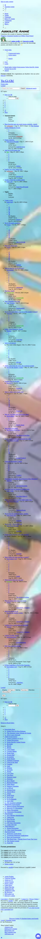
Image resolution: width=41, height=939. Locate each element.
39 (9, 214)
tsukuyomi (9, 202)
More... (7, 24)
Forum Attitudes (9, 140)
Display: (5, 690)
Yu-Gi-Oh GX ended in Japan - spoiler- (16, 514)
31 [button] (5, 110)
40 (9, 258)
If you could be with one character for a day (18, 439)
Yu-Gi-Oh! (7, 80)
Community (8, 20)
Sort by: (18, 690)
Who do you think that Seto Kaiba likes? (17, 414)
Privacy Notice (33, 899)
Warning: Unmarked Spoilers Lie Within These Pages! (17, 36)
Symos (8, 225)
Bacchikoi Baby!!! (21, 496)
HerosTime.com (9, 930)
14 (9, 237)
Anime (7, 15)
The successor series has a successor (15, 601)
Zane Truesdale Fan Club (12, 301)
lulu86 (18, 576)
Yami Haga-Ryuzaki (12, 141)
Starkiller (9, 480)
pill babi (18, 362)
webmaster (9, 126)
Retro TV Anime (10, 19)
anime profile (15, 41)
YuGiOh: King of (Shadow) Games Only (17, 489)
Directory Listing (10, 896)
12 (9, 233)
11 (9, 232)
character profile (28, 41)
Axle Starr (19, 339)
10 (9, 230)
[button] (8, 95)
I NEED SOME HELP (12, 635)
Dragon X (19, 219)
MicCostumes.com (10, 932)
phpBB (10, 867)
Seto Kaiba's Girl (11, 559)
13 (9, 235)
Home (6, 13)
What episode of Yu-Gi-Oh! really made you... (18, 500)
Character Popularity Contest (13, 461)
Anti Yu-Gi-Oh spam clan (12, 150)
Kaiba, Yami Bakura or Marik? (14, 329)
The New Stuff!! (10, 291)
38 (9, 212)
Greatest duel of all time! (12, 381)
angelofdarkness (11, 637)
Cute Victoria (10, 303)
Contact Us (24, 899)
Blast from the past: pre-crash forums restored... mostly (21, 124)
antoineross (19, 287)
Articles (7, 22)
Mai (7, 152)
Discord (3, 75)
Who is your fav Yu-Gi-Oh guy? (14, 268)
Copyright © (4, 899)
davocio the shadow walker (14, 367)
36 (9, 209)
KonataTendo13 (21, 458)
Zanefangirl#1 (20, 308)
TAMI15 (18, 475)
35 (9, 207)
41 (9, 259)
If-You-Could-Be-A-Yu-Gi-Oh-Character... (17, 665)
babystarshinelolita (21, 486)
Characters (8, 17)
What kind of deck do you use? (14, 580)
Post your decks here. (11, 245)
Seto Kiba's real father (11, 428)
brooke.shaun (20, 425)
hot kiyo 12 (19, 176)
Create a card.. (9, 200)
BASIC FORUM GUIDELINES (15, 180)
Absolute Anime (9, 7)
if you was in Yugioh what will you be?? (17, 534)
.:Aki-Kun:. (19, 682)
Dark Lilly (9, 181)
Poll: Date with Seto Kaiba (13, 646)
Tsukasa (18, 265)
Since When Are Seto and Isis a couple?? (17, 557)
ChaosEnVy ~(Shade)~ (23, 607)
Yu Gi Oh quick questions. (13, 223)
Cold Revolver (20, 147)
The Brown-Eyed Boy (13, 430)
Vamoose (9, 313)
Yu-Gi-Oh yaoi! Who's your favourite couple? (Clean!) (21, 312)
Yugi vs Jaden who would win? (14, 392)
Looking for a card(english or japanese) (16, 625)
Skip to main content (7, 1)
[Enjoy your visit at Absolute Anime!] (15, 32)
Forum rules (4, 84)
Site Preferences (7, 922)
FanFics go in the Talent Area (13, 169)
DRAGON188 (20, 242)
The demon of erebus (22, 597)
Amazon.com (9, 927)
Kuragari (9, 581)
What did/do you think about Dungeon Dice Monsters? (21, 479)
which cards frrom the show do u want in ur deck (19, 366)
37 (9, 211)
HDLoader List (9, 894)
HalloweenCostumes (11, 929)
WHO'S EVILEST (10, 343)
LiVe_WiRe (10, 491)
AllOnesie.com (9, 934)
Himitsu (8, 331)
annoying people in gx (11, 611)
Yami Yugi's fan (11, 515)
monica (18, 166)
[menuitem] (14, 53)
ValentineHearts (21, 510)
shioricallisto (10, 416)
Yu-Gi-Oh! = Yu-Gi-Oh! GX (13, 524)
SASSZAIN (10, 292)
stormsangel (10, 270)
